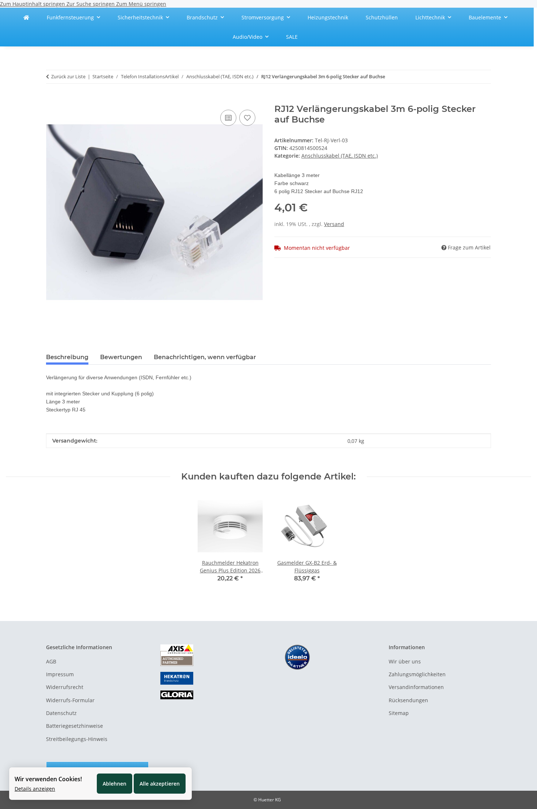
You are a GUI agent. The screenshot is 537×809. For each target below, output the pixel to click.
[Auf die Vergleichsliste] (228, 118)
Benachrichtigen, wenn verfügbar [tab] (205, 357)
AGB (51, 661)
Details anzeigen (35, 788)
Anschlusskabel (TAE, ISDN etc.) (339, 155)
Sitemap (399, 713)
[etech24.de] (26, 17)
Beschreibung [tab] (67, 357)
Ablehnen (114, 783)
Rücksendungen (408, 700)
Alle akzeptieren (160, 783)
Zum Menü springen (141, 3)
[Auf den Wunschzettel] (247, 118)
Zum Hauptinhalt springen (33, 3)
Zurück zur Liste (68, 76)
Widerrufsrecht (64, 687)
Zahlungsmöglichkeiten (417, 674)
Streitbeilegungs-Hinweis (76, 738)
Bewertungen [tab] (121, 357)
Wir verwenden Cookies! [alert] (48, 779)
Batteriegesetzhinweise (74, 725)
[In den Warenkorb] (52, 100)
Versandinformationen (416, 687)
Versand (334, 224)
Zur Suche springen (91, 3)
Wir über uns (405, 661)
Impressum (60, 674)
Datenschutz (61, 713)
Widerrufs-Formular (70, 700)
